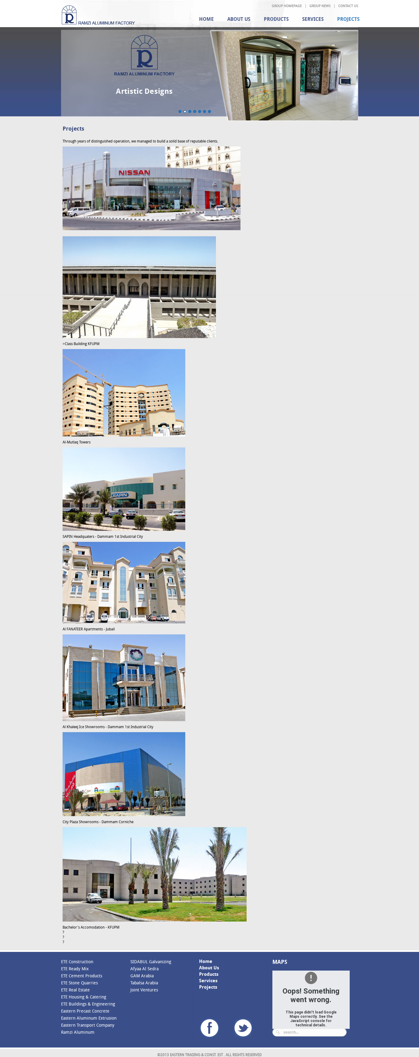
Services (313, 19)
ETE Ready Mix (75, 968)
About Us (238, 19)
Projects (348, 19)
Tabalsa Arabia (144, 983)
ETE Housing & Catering (83, 997)
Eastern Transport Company (87, 1025)
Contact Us (348, 5)
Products (276, 19)
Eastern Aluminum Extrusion (89, 1018)
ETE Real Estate (75, 990)
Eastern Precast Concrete (85, 1011)
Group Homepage (287, 5)
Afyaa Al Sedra (144, 968)
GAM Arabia (142, 976)
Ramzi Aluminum (77, 1032)
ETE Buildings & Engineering (88, 1004)
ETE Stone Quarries (79, 983)
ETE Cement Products (81, 976)
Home (206, 19)
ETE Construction (77, 961)
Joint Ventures (144, 990)
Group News (320, 5)
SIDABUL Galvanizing (150, 961)
